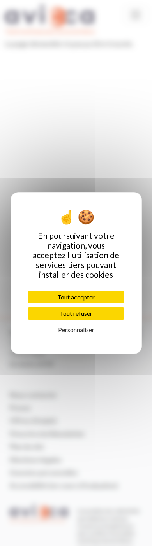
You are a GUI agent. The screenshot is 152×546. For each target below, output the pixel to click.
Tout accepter (76, 297)
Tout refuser (76, 313)
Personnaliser (76, 329)
